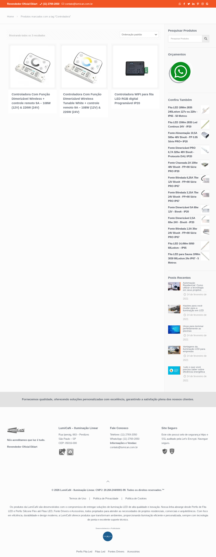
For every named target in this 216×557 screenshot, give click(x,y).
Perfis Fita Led (84, 551)
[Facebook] (184, 3)
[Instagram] (202, 3)
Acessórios (133, 551)
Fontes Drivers (116, 551)
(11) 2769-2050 (51, 3)
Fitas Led (100, 551)
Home (10, 16)
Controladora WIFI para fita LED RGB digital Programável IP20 (134, 99)
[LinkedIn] (193, 3)
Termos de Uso (77, 498)
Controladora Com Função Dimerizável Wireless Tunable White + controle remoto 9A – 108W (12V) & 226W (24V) (82, 103)
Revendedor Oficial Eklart (22, 446)
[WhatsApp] (180, 3)
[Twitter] (189, 3)
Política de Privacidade (105, 498)
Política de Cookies (136, 498)
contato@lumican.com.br (79, 3)
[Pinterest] (198, 3)
